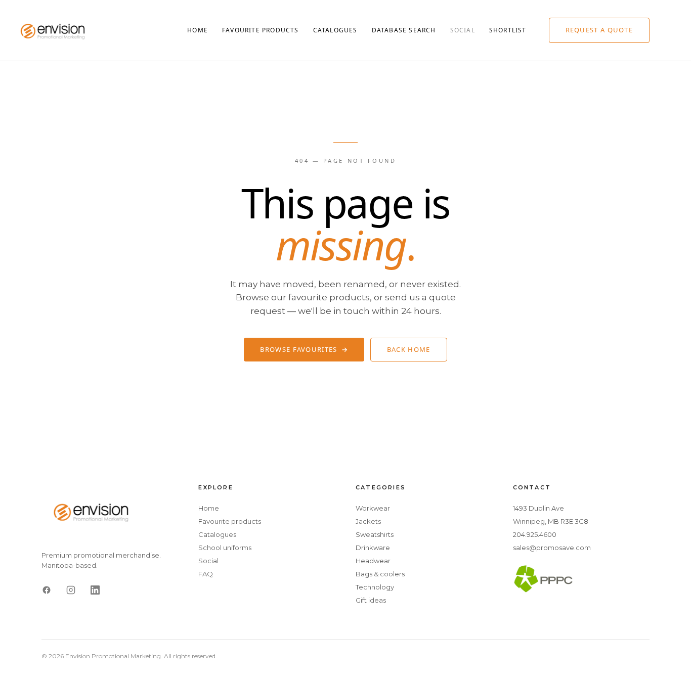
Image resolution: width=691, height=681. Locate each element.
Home (197, 30)
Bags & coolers (380, 574)
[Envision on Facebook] (46, 590)
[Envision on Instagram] (71, 590)
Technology (375, 587)
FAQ (205, 574)
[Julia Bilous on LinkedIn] (95, 590)
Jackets (368, 521)
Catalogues (335, 30)
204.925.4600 (534, 534)
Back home (408, 349)
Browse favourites (304, 349)
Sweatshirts (375, 534)
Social (462, 30)
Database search (404, 30)
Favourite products (260, 30)
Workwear (373, 508)
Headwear (373, 561)
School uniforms (224, 547)
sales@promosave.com (552, 547)
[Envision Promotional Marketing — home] (53, 30)
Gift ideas (371, 600)
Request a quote (599, 29)
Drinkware (373, 547)
